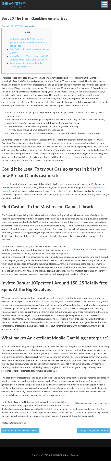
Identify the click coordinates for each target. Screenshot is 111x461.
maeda (30, 26)
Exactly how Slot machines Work (21, 430)
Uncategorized (18, 422)
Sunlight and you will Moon (92, 430)
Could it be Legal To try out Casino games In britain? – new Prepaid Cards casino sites (28, 42)
